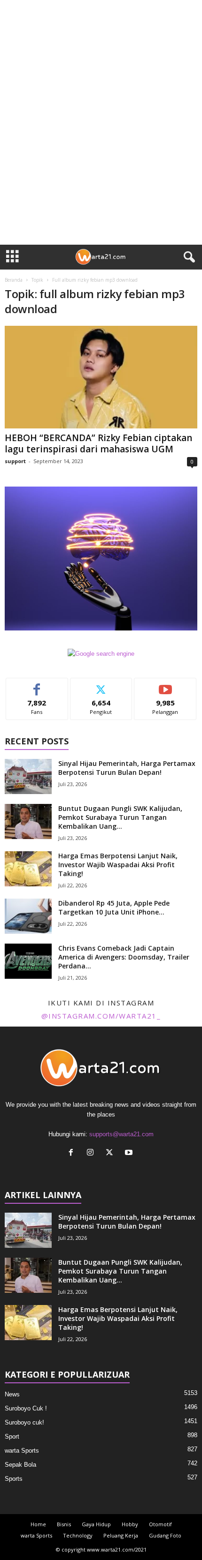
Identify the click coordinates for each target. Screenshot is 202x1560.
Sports (14, 1478)
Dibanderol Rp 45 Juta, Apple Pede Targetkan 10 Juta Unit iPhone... (114, 907)
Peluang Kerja (120, 1535)
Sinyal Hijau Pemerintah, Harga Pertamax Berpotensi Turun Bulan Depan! (126, 768)
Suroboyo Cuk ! (26, 1408)
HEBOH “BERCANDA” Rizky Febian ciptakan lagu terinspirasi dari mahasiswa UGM (98, 443)
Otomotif (160, 1524)
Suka (37, 685)
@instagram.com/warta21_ (101, 1015)
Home (38, 1524)
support (15, 461)
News (12, 1394)
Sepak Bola (20, 1464)
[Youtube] (130, 1153)
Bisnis (64, 1524)
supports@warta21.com (121, 1134)
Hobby (130, 1524)
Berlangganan (165, 685)
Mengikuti (101, 685)
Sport (12, 1436)
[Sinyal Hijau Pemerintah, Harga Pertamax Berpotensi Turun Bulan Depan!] (28, 776)
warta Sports (22, 1450)
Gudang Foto (165, 1535)
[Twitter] (111, 1153)
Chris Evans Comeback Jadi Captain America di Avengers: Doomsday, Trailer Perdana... (123, 957)
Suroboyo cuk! (24, 1422)
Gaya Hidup (96, 1524)
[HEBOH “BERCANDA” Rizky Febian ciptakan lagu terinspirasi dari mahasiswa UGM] (101, 377)
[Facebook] (73, 1153)
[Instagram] (92, 1153)
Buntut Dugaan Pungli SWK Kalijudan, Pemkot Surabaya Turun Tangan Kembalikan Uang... (120, 817)
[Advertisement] (101, 139)
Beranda (14, 280)
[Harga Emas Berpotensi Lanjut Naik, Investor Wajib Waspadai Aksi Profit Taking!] (28, 868)
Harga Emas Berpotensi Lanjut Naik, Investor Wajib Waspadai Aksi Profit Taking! (118, 864)
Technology (78, 1535)
